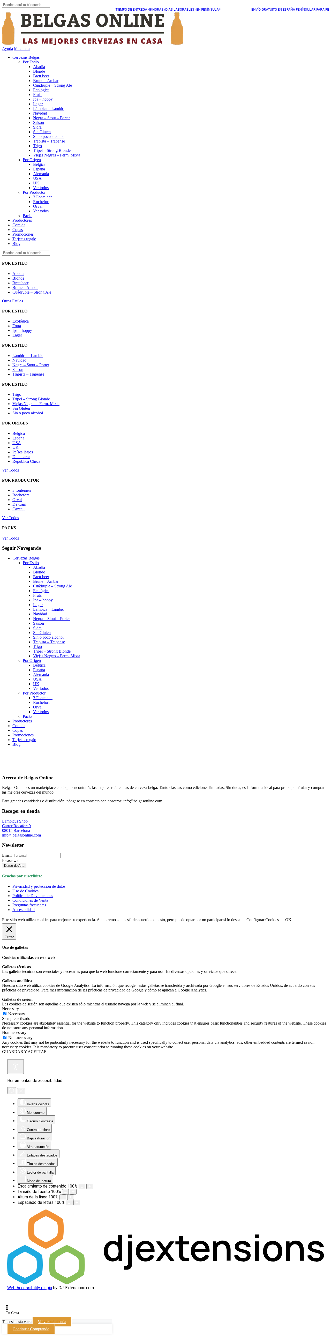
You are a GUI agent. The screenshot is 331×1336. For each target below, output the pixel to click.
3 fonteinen (21, 490)
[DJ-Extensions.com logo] (165, 1282)
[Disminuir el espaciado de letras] (69, 1202)
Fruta (37, 94)
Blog (16, 243)
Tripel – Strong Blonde (52, 150)
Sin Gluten (42, 132)
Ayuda (7, 48)
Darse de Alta (14, 866)
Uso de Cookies (25, 891)
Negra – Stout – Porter (51, 118)
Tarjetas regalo (24, 239)
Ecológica (41, 90)
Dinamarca (21, 456)
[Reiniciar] (11, 1090)
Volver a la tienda (52, 1321)
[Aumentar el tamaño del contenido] (89, 1186)
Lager (38, 104)
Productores (22, 220)
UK (36, 183)
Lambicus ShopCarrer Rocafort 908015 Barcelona (16, 826)
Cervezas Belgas (26, 57)
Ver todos (41, 187)
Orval (37, 206)
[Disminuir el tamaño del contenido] (82, 1186)
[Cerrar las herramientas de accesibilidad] (21, 1091)
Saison (38, 122)
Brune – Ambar (45, 80)
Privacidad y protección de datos (38, 886)
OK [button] (288, 919)
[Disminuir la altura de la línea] (62, 1197)
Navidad (40, 113)
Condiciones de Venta (30, 900)
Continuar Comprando (31, 1329)
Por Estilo (31, 62)
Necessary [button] (10, 1008)
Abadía (39, 66)
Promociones (23, 234)
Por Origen (32, 160)
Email (7, 855)
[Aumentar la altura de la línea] (70, 1197)
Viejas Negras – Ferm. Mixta (56, 155)
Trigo (37, 146)
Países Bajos (22, 452)
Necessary (16, 1014)
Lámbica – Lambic (48, 108)
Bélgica (39, 164)
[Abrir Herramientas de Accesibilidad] (15, 1066)
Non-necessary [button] (14, 1032)
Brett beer (41, 76)
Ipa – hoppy (43, 99)
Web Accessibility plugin (29, 1287)
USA (37, 178)
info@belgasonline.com (21, 835)
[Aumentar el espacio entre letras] (76, 1202)
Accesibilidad (23, 909)
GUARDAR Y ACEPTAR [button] (24, 1051)
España (39, 169)
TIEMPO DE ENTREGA (153, 9)
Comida (18, 225)
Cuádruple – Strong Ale (52, 85)
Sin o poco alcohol (48, 136)
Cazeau (18, 509)
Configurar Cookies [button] (262, 919)
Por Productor (34, 192)
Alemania (41, 173)
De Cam (19, 504)
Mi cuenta (22, 48)
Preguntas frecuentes (29, 905)
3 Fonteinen (42, 197)
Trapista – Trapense (49, 141)
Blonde (39, 71)
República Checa (26, 461)
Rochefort (41, 201)
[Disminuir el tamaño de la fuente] (65, 1192)
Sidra (37, 127)
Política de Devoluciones (32, 895)
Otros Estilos (12, 301)
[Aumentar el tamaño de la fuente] (73, 1192)
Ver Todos (10, 470)
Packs (27, 215)
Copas (17, 229)
